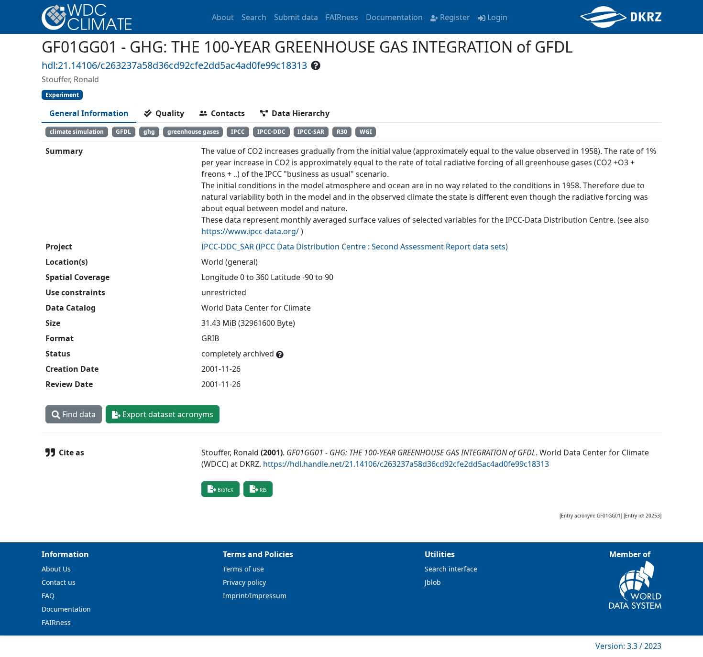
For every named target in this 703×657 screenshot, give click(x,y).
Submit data (296, 17)
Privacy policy (244, 582)
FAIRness (342, 17)
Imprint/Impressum (254, 595)
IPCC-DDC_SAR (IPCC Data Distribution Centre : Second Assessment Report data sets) (354, 246)
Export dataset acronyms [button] (167, 414)
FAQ (48, 595)
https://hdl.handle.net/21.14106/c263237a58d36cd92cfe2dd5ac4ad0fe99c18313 (406, 464)
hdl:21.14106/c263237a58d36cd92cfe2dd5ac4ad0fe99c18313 (174, 65)
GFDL (123, 132)
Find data (78, 414)
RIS (263, 489)
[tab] (89, 113)
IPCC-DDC (271, 132)
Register (455, 17)
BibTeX (225, 489)
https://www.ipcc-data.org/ (250, 231)
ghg (149, 132)
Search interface (451, 568)
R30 (342, 132)
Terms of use (243, 568)
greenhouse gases (193, 132)
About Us (56, 568)
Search (254, 17)
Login (497, 17)
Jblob (433, 582)
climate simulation (77, 132)
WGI (366, 132)
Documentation (394, 17)
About (223, 17)
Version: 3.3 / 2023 (628, 646)
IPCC (238, 132)
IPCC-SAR (310, 132)
